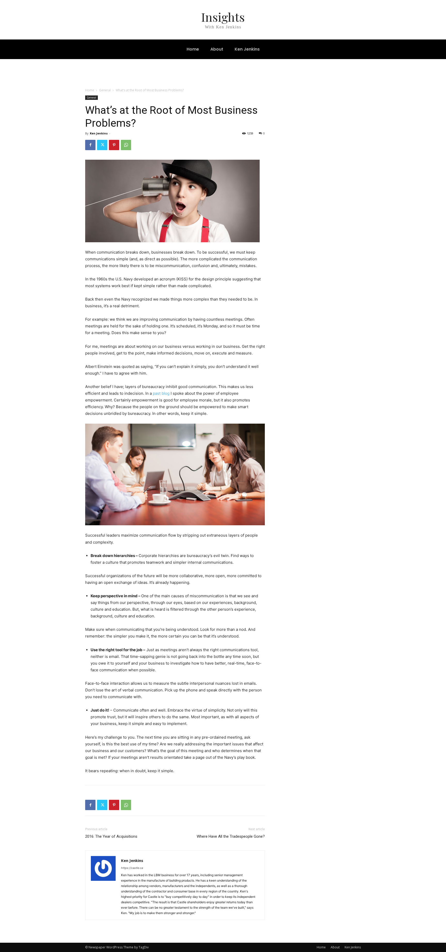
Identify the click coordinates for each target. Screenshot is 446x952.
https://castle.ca (132, 868)
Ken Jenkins (99, 133)
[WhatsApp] (126, 145)
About (335, 947)
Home (89, 90)
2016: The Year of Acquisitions (111, 836)
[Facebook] (90, 145)
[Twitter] (102, 145)
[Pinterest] (114, 145)
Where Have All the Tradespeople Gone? (231, 836)
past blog (161, 393)
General (105, 90)
